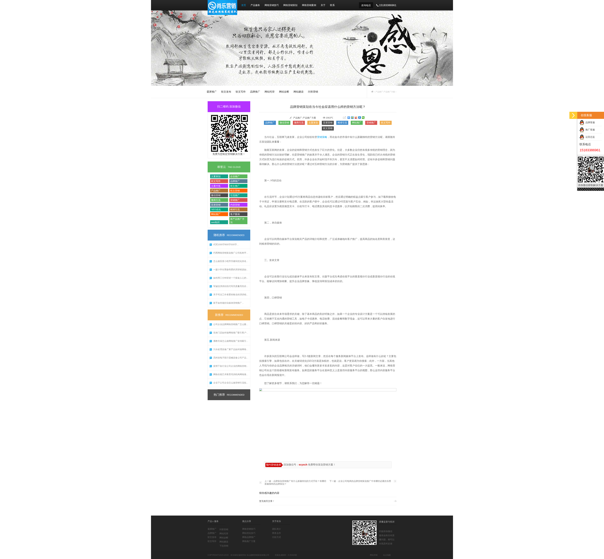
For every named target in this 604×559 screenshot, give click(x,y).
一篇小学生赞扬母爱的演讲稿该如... (230, 269)
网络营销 (374, 555)
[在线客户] (573, 115)
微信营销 (216, 195)
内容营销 (235, 204)
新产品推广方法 (237, 221)
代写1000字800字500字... (226, 244)
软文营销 (235, 190)
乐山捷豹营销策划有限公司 (257, 555)
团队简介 (276, 529)
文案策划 (216, 176)
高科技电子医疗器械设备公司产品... (230, 357)
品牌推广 (255, 91)
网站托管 (270, 91)
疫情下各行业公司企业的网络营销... (230, 366)
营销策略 (322, 137)
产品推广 (216, 190)
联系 (332, 5)
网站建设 (299, 91)
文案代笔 (216, 185)
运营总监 (589, 137)
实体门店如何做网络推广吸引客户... (230, 332)
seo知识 (215, 222)
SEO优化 (216, 209)
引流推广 (235, 195)
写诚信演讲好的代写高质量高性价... (230, 286)
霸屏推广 (212, 91)
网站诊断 (284, 91)
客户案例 (235, 214)
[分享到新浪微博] (356, 117)
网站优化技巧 (248, 533)
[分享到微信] (363, 117)
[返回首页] (372, 92)
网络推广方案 (248, 541)
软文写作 (241, 91)
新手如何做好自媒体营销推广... (228, 303)
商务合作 (276, 533)
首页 (243, 5)
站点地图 (387, 555)
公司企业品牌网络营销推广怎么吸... (230, 324)
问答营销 (313, 91)
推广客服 (589, 129)
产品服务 (255, 5)
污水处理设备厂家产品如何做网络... (230, 349)
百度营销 (216, 204)
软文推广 (235, 185)
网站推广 (216, 214)
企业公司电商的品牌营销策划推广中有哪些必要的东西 (364, 481)
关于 (323, 5)
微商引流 (216, 200)
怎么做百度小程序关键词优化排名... (230, 261)
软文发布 (226, 91)
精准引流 (235, 209)
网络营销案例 (309, 5)
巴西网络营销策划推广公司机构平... (230, 253)
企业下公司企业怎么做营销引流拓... (230, 382)
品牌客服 (589, 122)
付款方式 (276, 537)
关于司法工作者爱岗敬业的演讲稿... (230, 294)
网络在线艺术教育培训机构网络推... (230, 374)
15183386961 (590, 150)
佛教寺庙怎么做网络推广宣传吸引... (230, 341)
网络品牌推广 (248, 537)
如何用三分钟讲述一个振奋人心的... (230, 278)
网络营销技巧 (272, 5)
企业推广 (235, 176)
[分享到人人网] (359, 117)
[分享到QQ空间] (352, 117)
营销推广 (235, 200)
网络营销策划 (290, 5)
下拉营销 (223, 546)
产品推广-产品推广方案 (385, 92)
